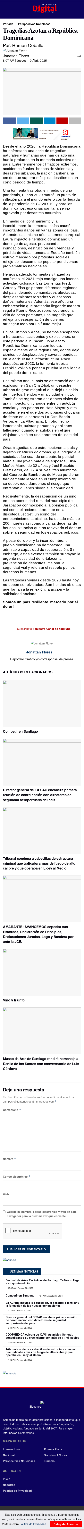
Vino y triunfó (14, 1000)
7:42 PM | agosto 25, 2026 (19, 1360)
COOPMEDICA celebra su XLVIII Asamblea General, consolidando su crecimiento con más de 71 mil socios (42, 1335)
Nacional (9, 1455)
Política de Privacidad (17, 1491)
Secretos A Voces (55, 1455)
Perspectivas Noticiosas (34, 24)
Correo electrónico (16, 1176)
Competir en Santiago (20, 731)
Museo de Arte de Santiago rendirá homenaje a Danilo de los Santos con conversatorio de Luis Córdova (41, 1063)
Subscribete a (43, 629)
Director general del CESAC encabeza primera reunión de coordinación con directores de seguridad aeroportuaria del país (40, 794)
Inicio (6, 1479)
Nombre (9, 1159)
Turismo (49, 1461)
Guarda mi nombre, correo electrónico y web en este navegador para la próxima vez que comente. (42, 1214)
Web (6, 1194)
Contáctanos (26, 1433)
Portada (8, 24)
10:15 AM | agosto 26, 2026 (20, 1288)
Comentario (12, 1110)
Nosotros (9, 1485)
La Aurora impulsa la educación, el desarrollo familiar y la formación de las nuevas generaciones (42, 1304)
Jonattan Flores (16, 55)
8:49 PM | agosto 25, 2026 (19, 1328)
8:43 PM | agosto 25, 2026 (19, 1342)
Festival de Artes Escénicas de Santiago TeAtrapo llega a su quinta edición (43, 1281)
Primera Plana (53, 1449)
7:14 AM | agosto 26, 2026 (50, 1296)
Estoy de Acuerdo (66, 1524)
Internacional (12, 1449)
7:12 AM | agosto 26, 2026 (19, 1310)
